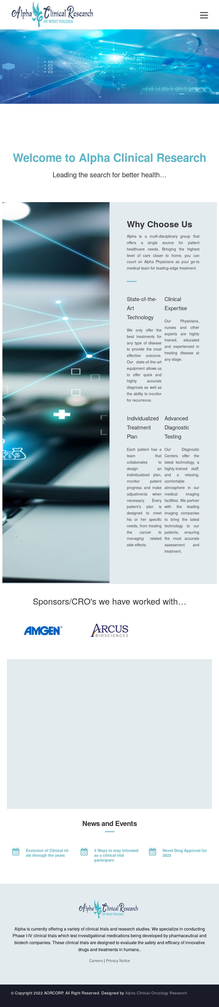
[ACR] (53, 14)
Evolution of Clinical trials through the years (47, 853)
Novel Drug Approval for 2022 (185, 853)
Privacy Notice (118, 960)
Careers (96, 960)
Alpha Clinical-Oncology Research (156, 993)
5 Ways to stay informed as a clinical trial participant (116, 855)
